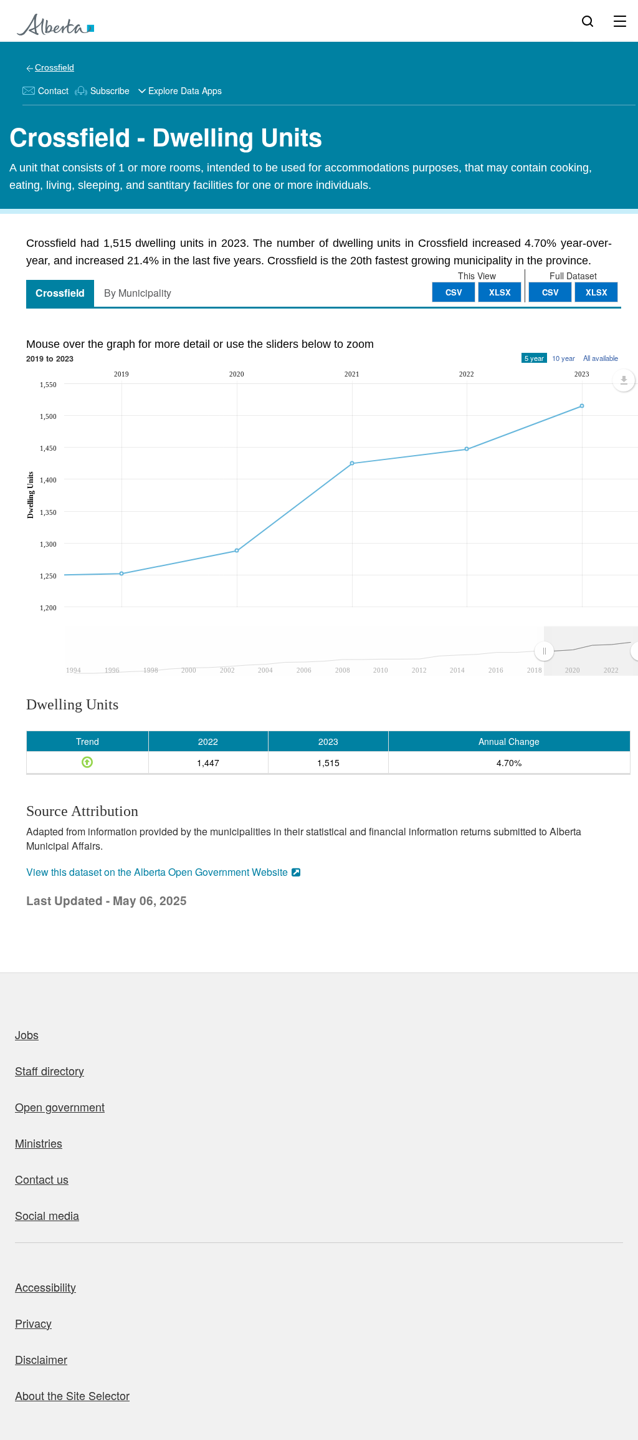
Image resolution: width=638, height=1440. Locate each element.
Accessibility (45, 1287)
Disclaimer (41, 1359)
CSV (550, 292)
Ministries (38, 1143)
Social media (47, 1215)
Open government (60, 1106)
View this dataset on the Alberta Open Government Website (157, 872)
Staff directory (49, 1070)
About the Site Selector (72, 1395)
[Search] (587, 20)
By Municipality (137, 293)
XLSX (596, 292)
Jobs (27, 1034)
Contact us (42, 1179)
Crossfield (54, 67)
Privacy (33, 1323)
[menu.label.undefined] (623, 380)
